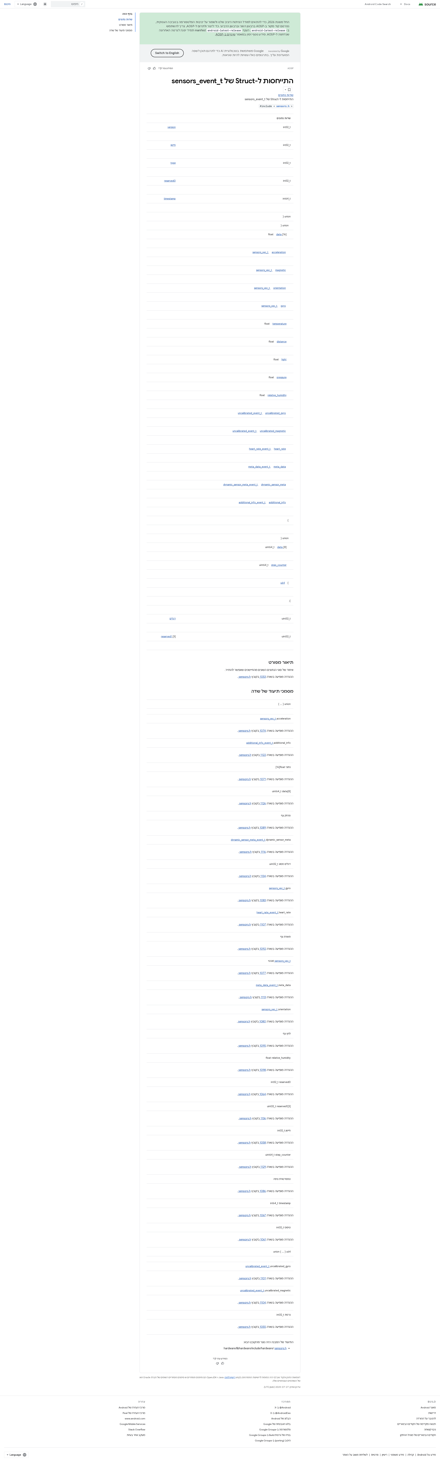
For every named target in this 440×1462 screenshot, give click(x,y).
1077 (262, 973)
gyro (283, 305)
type (173, 162)
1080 (262, 1021)
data (279, 234)
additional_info (277, 502)
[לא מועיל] (149, 68)
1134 (263, 876)
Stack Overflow (136, 1429)
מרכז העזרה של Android (132, 1407)
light (284, 359)
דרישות (432, 1413)
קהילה (411, 1454)
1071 (262, 779)
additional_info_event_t (252, 502)
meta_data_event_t (259, 466)
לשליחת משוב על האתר (355, 1454)
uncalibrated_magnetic (273, 431)
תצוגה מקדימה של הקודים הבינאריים (416, 1424)
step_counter (279, 565)
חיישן (173, 145)
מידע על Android (426, 1454)
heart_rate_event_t (260, 448)
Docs (407, 4)
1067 (262, 1215)
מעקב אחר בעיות (136, 1435)
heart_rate (280, 448)
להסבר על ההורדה (426, 1418)
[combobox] (68, 4)
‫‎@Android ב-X (283, 1407)
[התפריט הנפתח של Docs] (399, 4)
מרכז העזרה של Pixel (134, 1413)
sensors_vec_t (260, 252)
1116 (263, 852)
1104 (262, 1302)
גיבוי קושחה (430, 1429)
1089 (262, 827)
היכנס (7, 4)
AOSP (290, 68)
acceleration (279, 252)
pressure (282, 377)
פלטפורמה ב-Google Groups (275, 1429)
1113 (263, 997)
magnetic (280, 270)
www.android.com (135, 1418)
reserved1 (167, 636)
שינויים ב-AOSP (226, 34)
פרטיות (374, 1454)
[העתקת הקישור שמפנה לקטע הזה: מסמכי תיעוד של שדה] (246, 692)
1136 (263, 1118)
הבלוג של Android (281, 1418)
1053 (262, 677)
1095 (262, 1046)
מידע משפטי (397, 1454)
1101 (263, 1278)
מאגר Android (428, 1407)
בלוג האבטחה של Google (277, 1424)
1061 (263, 1239)
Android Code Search (378, 4)
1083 (262, 900)
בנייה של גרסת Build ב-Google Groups (270, 1435)
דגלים (173, 618)
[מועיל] (154, 68)
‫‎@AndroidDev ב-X (280, 1413)
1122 (263, 755)
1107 (262, 924)
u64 (282, 582)
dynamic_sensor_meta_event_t (240, 484)
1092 (262, 949)
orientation (279, 288)
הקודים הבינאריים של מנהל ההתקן (418, 1435)
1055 (262, 1327)
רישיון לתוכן (230, 1377)
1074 (262, 731)
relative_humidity (277, 395)
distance (282, 341)
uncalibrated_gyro (275, 413)
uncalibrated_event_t (250, 413)
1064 (262, 1094)
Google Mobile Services (132, 1424)
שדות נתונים (285, 95)
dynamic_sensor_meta (273, 484)
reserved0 (170, 180)
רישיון (384, 1454)
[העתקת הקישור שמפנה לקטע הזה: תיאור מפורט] (264, 663)
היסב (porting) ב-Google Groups (273, 1440)
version (172, 127)
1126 (263, 803)
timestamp (170, 198)
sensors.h (283, 106)
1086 (262, 1191)
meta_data (280, 466)
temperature (279, 323)
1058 (262, 1142)
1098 (262, 1070)
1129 (263, 1167)
